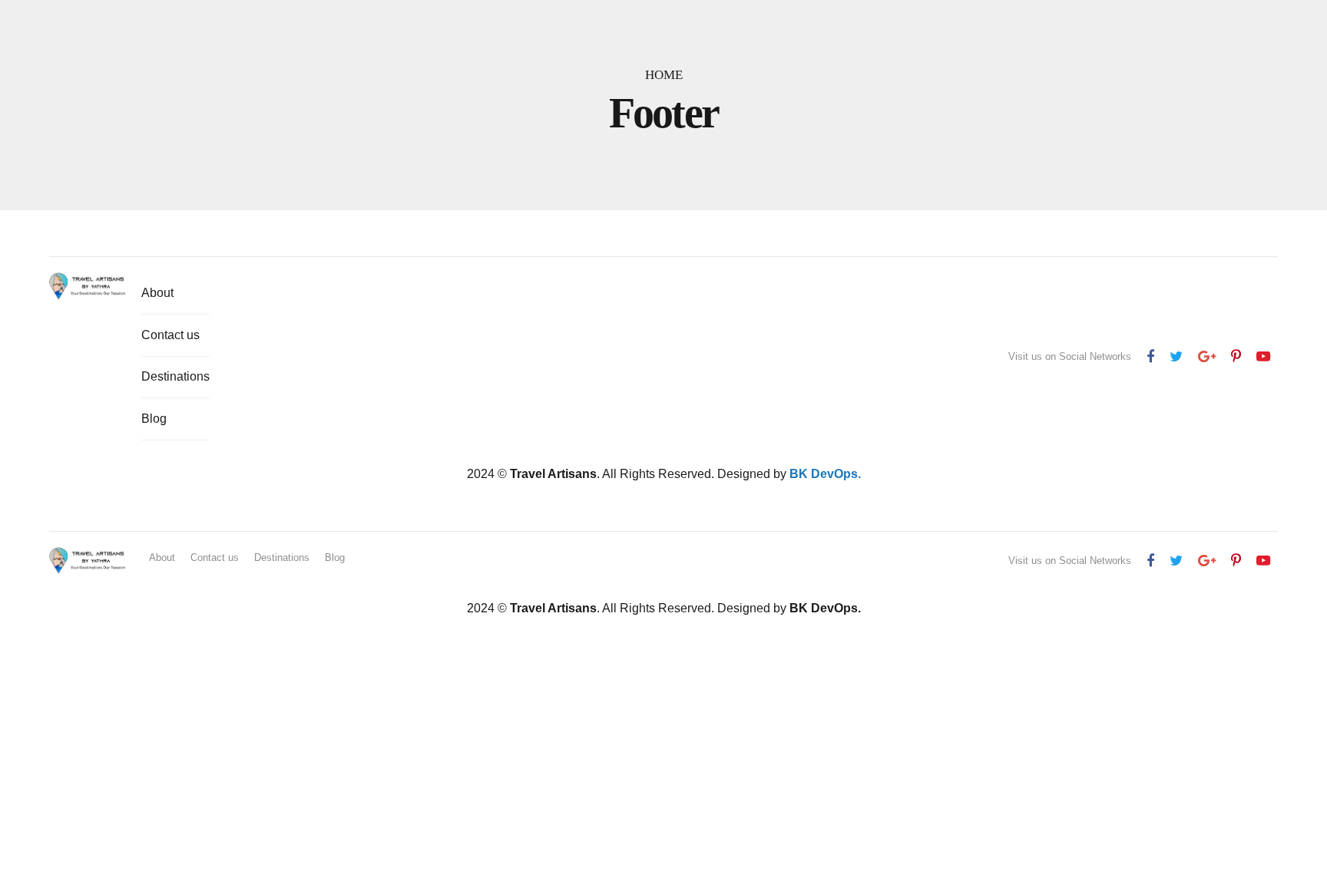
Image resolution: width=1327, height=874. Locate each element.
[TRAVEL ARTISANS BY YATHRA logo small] (87, 286)
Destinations (175, 376)
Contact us (170, 334)
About (157, 292)
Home (664, 75)
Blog (154, 418)
